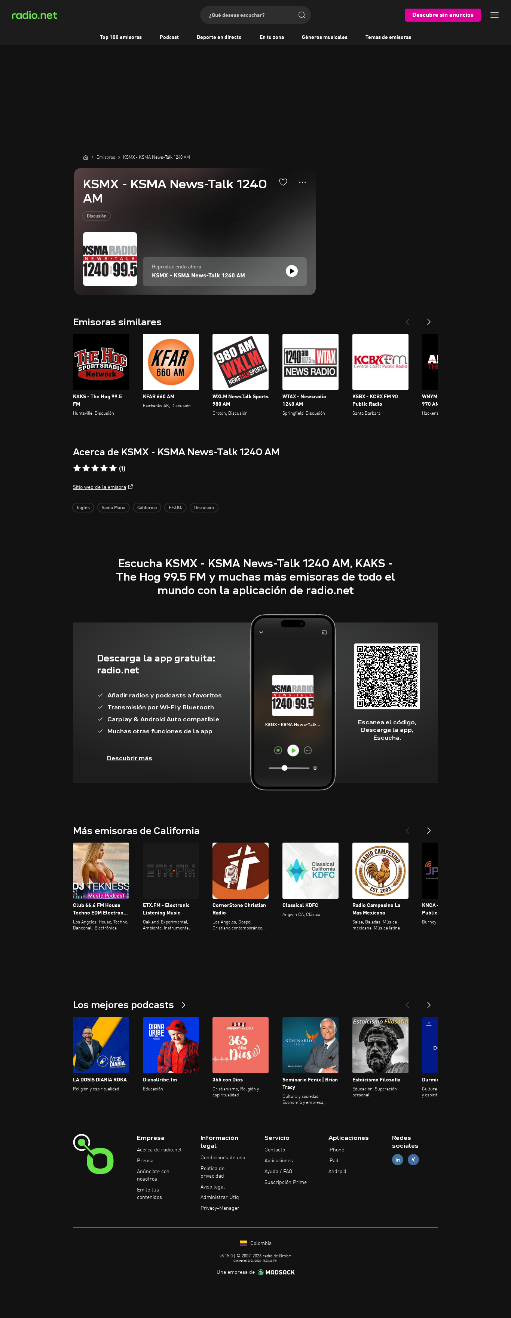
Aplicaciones (278, 1160)
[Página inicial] (86, 157)
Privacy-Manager (220, 1208)
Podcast (169, 37)
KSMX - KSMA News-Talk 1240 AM (198, 276)
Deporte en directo (219, 37)
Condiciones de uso (223, 1157)
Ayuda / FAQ (278, 1171)
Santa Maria (113, 508)
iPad (333, 1160)
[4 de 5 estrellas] (104, 468)
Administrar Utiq (220, 1197)
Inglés (83, 508)
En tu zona (272, 37)
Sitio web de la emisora (99, 487)
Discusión (97, 216)
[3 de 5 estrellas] (95, 468)
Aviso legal (213, 1187)
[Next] (429, 319)
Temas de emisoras (388, 37)
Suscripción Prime (285, 1182)
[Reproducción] (292, 271)
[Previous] (407, 319)
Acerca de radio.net (159, 1150)
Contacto (274, 1150)
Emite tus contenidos (149, 1193)
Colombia (260, 1243)
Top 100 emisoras (121, 37)
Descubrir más (129, 758)
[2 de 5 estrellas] (86, 468)
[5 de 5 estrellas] (112, 468)
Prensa (145, 1160)
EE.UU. (175, 508)
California (147, 508)
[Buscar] (301, 14)
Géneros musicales (325, 37)
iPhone (336, 1150)
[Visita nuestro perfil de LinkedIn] (398, 1160)
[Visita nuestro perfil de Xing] (413, 1160)
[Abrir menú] (494, 14)
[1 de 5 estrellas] (77, 468)
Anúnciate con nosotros (153, 1175)
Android (337, 1171)
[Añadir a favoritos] (283, 182)
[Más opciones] (302, 182)
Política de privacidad (212, 1172)
